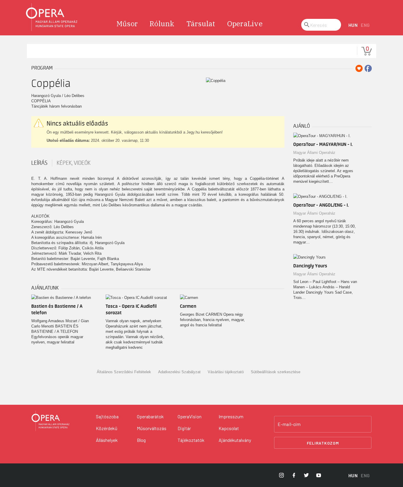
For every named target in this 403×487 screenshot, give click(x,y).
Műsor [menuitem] (127, 23)
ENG (365, 25)
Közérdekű (106, 428)
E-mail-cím (289, 424)
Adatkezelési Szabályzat (179, 372)
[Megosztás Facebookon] (368, 68)
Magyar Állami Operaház (314, 152)
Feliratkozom (323, 442)
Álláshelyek (107, 440)
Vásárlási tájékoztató (226, 372)
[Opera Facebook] (294, 475)
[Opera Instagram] (281, 475)
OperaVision (190, 416)
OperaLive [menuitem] (245, 23)
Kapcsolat (229, 428)
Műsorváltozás (151, 428)
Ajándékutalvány (235, 440)
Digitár (184, 428)
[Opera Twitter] (306, 475)
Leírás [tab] (39, 163)
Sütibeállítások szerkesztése (275, 372)
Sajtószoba (107, 416)
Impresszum (231, 416)
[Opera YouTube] (318, 475)
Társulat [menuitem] (200, 23)
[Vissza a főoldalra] (52, 17)
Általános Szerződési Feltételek (124, 372)
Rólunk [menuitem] (162, 23)
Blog (141, 440)
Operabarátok (150, 416)
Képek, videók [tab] (74, 163)
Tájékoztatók (191, 440)
